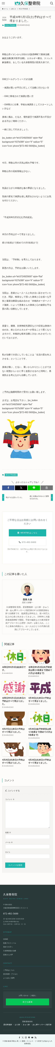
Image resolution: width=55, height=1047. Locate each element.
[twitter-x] (22, 1037)
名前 (8, 833)
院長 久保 (27, 599)
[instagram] (26, 1037)
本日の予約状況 (10, 25)
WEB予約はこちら (29, 533)
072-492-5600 (29, 542)
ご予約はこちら (8, 970)
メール (9, 842)
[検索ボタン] (51, 3)
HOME (5, 939)
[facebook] (19, 1037)
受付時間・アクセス (10, 974)
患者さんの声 (8, 955)
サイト (7, 852)
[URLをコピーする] (47, 487)
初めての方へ (8, 947)
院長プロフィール (9, 943)
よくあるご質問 (8, 978)
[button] (8, 487)
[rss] (35, 1037)
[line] (29, 1037)
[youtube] (32, 1037)
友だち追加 (27, 1002)
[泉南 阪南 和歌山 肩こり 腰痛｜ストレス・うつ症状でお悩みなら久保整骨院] (27, 3)
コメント (9, 799)
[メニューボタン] (3, 3)
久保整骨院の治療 (9, 951)
